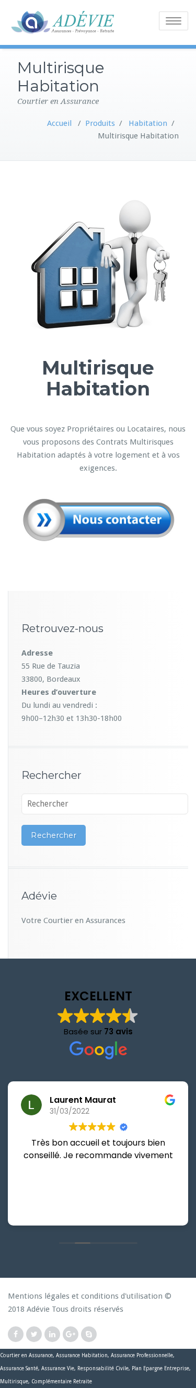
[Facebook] (16, 1334)
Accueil (59, 123)
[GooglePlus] (70, 1334)
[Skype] (89, 1334)
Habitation (148, 123)
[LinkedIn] (52, 1334)
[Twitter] (34, 1334)
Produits (100, 123)
